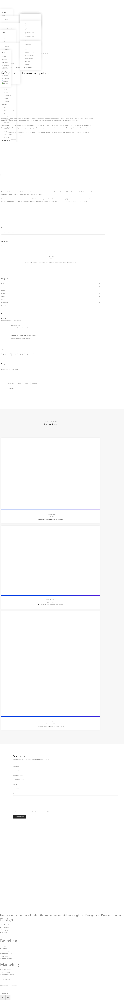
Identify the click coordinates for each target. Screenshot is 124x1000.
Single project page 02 (29, 28)
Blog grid (7, 46)
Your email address (18, 775)
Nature (3, 299)
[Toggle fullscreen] (4, 993)
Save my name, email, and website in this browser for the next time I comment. (36, 811)
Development (6, 354)
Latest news (27, 20)
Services (6, 22)
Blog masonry (8, 49)
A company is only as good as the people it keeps (51, 726)
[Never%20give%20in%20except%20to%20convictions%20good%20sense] (9, 396)
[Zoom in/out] (2, 993)
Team (5, 41)
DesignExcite (13, 985)
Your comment (17, 793)
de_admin (28, 67)
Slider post (27, 50)
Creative (3, 287)
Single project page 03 (29, 33)
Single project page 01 (29, 24)
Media (3, 296)
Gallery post (28, 47)
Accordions (6, 36)
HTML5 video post (29, 52)
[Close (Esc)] (7, 993)
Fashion (3, 293)
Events (14, 354)
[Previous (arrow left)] (2, 997)
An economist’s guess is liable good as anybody (50, 604)
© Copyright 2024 (5, 985)
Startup (3, 15)
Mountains (29, 354)
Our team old (28, 17)
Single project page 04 (29, 37)
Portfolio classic (8, 26)
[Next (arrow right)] (7, 997)
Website (15, 784)
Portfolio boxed (8, 28)
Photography (4, 302)
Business (3, 284)
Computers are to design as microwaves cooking (50, 519)
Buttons (6, 39)
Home (3, 6)
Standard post (28, 44)
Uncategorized (5, 305)
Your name (16, 766)
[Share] (5, 993)
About (6, 19)
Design (18, 67)
